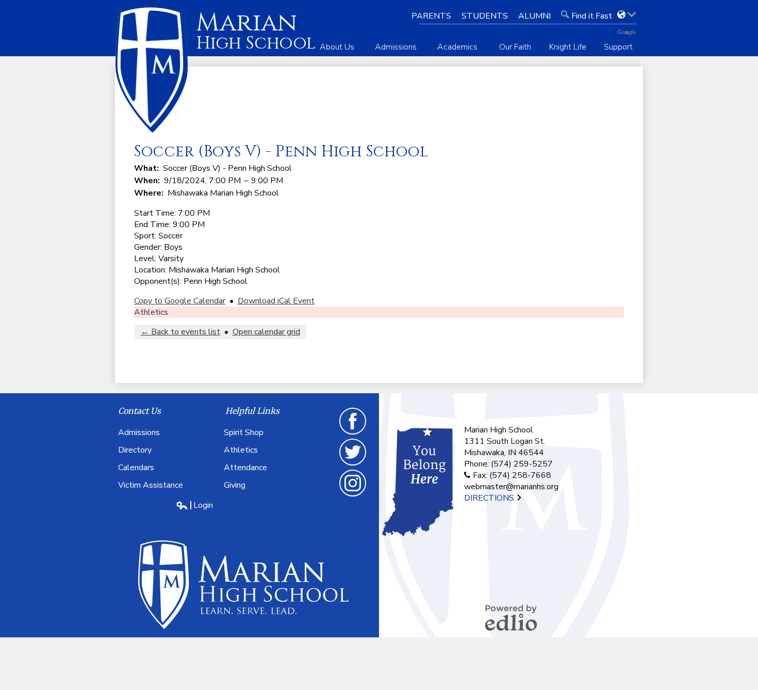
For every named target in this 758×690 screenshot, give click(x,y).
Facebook (353, 434)
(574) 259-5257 (522, 464)
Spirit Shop (243, 432)
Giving (234, 485)
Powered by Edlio (511, 618)
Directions (490, 498)
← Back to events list (180, 332)
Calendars (136, 467)
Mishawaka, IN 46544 (504, 452)
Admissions (139, 432)
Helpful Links (252, 411)
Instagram (353, 495)
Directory (135, 450)
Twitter (353, 465)
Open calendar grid (266, 332)
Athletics (151, 312)
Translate (630, 33)
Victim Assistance (150, 485)
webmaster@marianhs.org (511, 486)
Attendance (245, 467)
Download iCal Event (276, 301)
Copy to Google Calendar (179, 301)
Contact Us (139, 411)
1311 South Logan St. (504, 441)
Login (194, 505)
